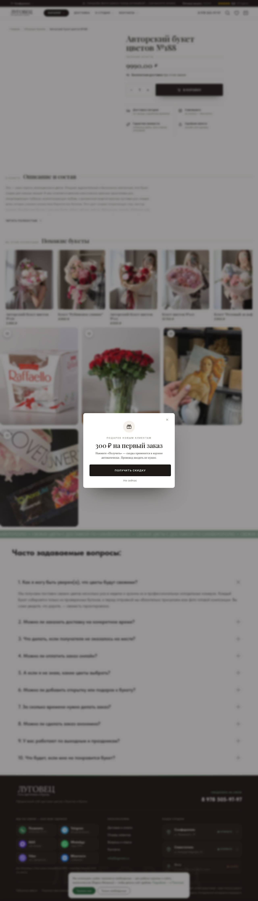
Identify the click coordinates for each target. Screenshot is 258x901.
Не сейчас (130, 480)
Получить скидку (130, 470)
